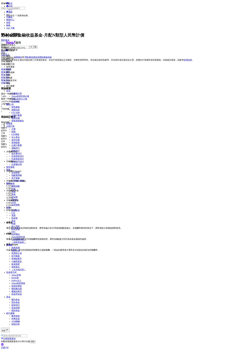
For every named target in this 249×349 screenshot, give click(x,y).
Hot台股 (15, 278)
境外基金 (15, 302)
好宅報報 (15, 256)
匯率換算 (15, 316)
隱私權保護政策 (32, 57)
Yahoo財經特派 (18, 237)
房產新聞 (15, 248)
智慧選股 (15, 107)
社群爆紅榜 (16, 93)
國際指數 (15, 186)
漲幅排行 (15, 148)
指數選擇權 (16, 175)
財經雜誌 (15, 234)
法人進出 (15, 137)
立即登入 (5, 54)
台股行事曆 (16, 115)
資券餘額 (15, 142)
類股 (13, 132)
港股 (13, 194)
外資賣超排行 (17, 159)
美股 (13, 215)
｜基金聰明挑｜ (18, 239)
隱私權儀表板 (45, 57)
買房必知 (15, 250)
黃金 (13, 221)
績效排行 (15, 305)
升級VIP (5, 347)
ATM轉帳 (15, 321)
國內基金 (15, 299)
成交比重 (15, 140)
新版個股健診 (17, 121)
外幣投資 (15, 319)
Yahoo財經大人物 (19, 99)
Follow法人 (16, 280)
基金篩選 (15, 308)
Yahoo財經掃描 (18, 283)
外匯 (13, 189)
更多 (3, 331)
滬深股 (14, 197)
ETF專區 (15, 134)
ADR (13, 202)
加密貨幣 (15, 205)
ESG (13, 232)
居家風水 (15, 267)
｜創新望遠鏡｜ (18, 242)
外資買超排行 (17, 156)
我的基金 (15, 310)
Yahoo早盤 (16, 275)
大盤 (13, 129)
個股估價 (15, 118)
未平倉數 (15, 178)
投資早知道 (16, 294)
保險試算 (15, 324)
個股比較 (15, 110)
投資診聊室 (16, 286)
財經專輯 (15, 102)
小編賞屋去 (16, 261)
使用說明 (188, 60)
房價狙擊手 (16, 259)
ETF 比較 (15, 112)
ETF (13, 213)
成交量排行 (16, 153)
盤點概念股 (16, 289)
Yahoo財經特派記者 (20, 96)
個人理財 (15, 226)
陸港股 (14, 218)
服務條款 (18, 57)
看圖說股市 (16, 291)
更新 (32, 342)
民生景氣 (15, 229)
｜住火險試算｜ (18, 269)
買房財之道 (16, 253)
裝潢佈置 (15, 264)
